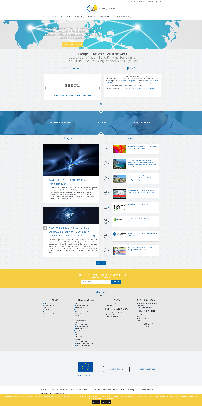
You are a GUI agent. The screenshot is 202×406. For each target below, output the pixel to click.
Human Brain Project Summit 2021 (138, 204)
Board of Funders (139, 1)
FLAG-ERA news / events (113, 303)
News (54, 17)
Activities (91, 17)
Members (47, 309)
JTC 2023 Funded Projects (83, 345)
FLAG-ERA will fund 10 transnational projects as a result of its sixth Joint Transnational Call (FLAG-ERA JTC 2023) (71, 232)
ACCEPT (96, 402)
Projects (78, 17)
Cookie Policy (150, 1)
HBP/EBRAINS (104, 17)
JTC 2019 (77, 322)
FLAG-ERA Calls (64, 17)
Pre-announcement (82, 324)
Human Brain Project (117, 309)
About (43, 17)
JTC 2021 (77, 331)
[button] (15, 34)
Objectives (47, 303)
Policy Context (48, 312)
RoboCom (139, 314)
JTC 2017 (77, 316)
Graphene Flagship (121, 17)
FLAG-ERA (101, 122)
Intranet (129, 1)
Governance (48, 307)
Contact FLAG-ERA (116, 369)
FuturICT (139, 321)
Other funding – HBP (112, 316)
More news (101, 263)
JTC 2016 (77, 309)
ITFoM (138, 316)
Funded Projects (81, 328)
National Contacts (147, 369)
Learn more (106, 402)
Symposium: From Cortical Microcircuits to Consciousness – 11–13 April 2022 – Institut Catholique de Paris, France (141, 178)
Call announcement (82, 335)
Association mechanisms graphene (147, 303)
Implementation (49, 305)
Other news (109, 305)
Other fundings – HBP (102, 390)
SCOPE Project (110, 314)
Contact (46, 316)
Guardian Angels (142, 318)
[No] (199, 400)
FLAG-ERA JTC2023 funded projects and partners (138, 88)
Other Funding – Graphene (144, 307)
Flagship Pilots (147, 311)
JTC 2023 (77, 339)
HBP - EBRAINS (142, 122)
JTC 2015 (77, 303)
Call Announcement (82, 305)
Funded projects (81, 307)
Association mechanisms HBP (114, 312)
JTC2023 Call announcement (84, 343)
